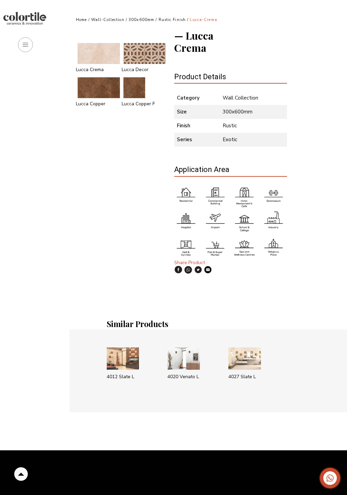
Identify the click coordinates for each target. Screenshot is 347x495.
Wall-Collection (107, 19)
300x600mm (141, 19)
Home (81, 19)
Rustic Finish (173, 19)
